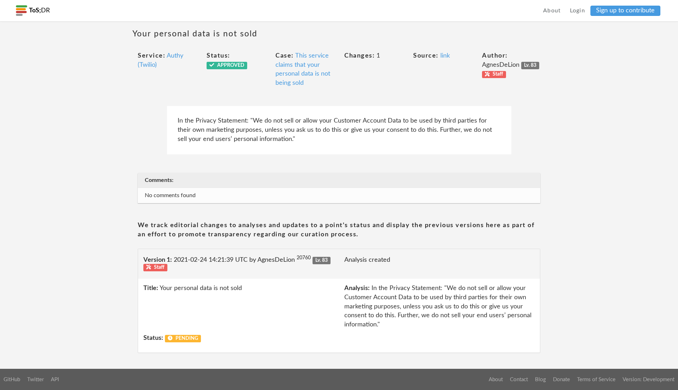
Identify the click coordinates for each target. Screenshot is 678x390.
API (55, 379)
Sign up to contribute (625, 10)
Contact (519, 379)
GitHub (12, 379)
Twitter (35, 379)
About (552, 10)
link (445, 56)
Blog (540, 379)
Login (577, 10)
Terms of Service (596, 379)
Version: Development (648, 379)
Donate (561, 379)
